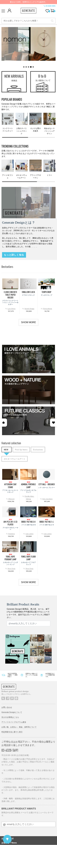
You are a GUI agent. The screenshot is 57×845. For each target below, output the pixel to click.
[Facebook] (7, 698)
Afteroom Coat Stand (10, 485)
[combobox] (28, 21)
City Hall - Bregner (46, 484)
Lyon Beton (11, 308)
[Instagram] (16, 698)
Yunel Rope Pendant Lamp (10, 558)
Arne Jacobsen (47, 499)
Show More (28, 322)
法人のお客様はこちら (10, 717)
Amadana (11, 533)
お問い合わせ (6, 707)
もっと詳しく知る (14, 255)
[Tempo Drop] (46, 283)
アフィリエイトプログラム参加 (13, 722)
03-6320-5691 (51, 6)
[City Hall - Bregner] (46, 474)
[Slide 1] (24, 67)
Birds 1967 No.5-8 (28, 521)
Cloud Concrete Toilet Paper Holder (10, 295)
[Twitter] (3, 698)
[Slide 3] (28, 67)
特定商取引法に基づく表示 (12, 732)
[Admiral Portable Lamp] (28, 474)
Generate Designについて (11, 712)
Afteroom (11, 499)
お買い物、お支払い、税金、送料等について (19, 727)
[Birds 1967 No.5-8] (28, 511)
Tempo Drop (46, 292)
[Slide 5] (33, 67)
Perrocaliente (47, 308)
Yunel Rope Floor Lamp (28, 558)
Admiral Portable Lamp (28, 485)
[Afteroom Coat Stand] (10, 474)
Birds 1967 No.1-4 (46, 521)
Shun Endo (11, 568)
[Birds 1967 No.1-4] (46, 511)
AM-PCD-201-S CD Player (10, 523)
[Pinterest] (12, 698)
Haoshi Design (29, 308)
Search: (52, 21)
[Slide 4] (31, 67)
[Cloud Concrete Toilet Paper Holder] (10, 283)
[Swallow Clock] (28, 283)
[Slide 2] (26, 67)
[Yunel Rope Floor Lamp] (28, 546)
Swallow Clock (28, 292)
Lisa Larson (29, 533)
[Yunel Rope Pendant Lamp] (10, 546)
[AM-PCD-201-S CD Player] (10, 511)
